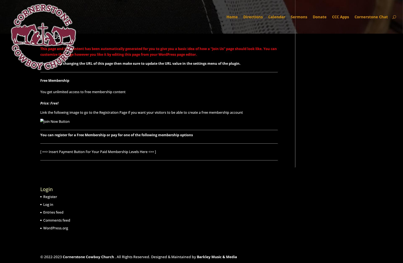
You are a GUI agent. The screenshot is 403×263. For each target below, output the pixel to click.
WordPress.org (55, 228)
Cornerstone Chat (371, 17)
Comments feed (56, 220)
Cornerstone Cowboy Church (89, 256)
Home (232, 17)
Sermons (299, 17)
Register (50, 196)
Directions (253, 17)
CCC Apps (340, 17)
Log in (48, 204)
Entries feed (53, 212)
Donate (320, 17)
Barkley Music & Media (217, 256)
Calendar (276, 17)
